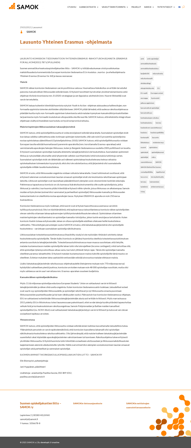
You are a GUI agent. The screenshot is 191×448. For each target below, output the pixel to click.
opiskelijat (144, 157)
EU (158, 88)
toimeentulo (154, 182)
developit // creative (50, 442)
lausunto (155, 137)
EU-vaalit (144, 93)
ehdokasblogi (146, 83)
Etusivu (72, 7)
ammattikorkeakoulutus (150, 68)
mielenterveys (158, 142)
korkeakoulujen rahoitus (150, 118)
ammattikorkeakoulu (148, 64)
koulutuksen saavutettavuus (151, 128)
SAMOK (147, 7)
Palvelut (136, 7)
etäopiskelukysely (147, 88)
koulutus (144, 133)
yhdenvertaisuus (157, 187)
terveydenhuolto (157, 177)
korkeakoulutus (146, 123)
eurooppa (144, 98)
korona (158, 123)
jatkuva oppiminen (147, 103)
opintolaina (153, 147)
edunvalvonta (158, 73)
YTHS (143, 192)
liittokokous (145, 142)
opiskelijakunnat (158, 152)
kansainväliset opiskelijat (150, 108)
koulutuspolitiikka (157, 133)
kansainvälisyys (146, 113)
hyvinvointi (155, 98)
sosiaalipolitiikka (147, 172)
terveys (143, 182)
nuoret (143, 147)
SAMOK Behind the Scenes (151, 167)
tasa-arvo (144, 177)
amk (142, 59)
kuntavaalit (145, 137)
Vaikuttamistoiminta (114, 7)
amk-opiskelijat (153, 59)
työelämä (144, 187)
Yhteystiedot (164, 7)
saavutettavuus (146, 162)
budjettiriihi (145, 73)
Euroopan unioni (157, 93)
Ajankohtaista (87, 7)
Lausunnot (37, 27)
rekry (154, 157)
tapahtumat (160, 172)
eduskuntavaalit (147, 78)
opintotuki (144, 152)
